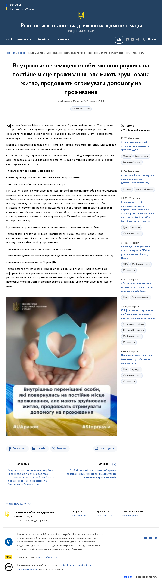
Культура (136, 369)
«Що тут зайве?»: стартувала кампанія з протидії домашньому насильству (137, 179)
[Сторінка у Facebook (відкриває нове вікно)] (127, 39)
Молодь (127, 156)
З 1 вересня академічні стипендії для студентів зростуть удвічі (135, 146)
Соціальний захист (81, 109)
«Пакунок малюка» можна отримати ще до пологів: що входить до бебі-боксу (137, 287)
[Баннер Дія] (119, 40)
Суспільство (129, 270)
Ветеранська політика (133, 324)
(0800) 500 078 (104, 516)
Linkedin (41, 448)
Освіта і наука (141, 156)
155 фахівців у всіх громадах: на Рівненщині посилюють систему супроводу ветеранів (138, 314)
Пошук (152, 39)
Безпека (127, 189)
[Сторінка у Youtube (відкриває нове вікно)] (132, 39)
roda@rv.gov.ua (130, 516)
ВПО (125, 264)
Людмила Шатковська (133, 330)
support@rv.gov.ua (47, 557)
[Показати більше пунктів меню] (89, 39)
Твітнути (61, 448)
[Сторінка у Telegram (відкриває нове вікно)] (137, 39)
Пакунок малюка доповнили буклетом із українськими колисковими (137, 359)
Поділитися (19, 448)
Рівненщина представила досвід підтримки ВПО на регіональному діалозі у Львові (135, 252)
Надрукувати (107, 448)
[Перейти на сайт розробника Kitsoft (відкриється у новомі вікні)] (129, 577)
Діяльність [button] (42, 39)
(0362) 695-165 (78, 516)
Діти (125, 227)
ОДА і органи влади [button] (18, 39)
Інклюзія (136, 227)
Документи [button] (61, 39)
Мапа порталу (16, 504)
